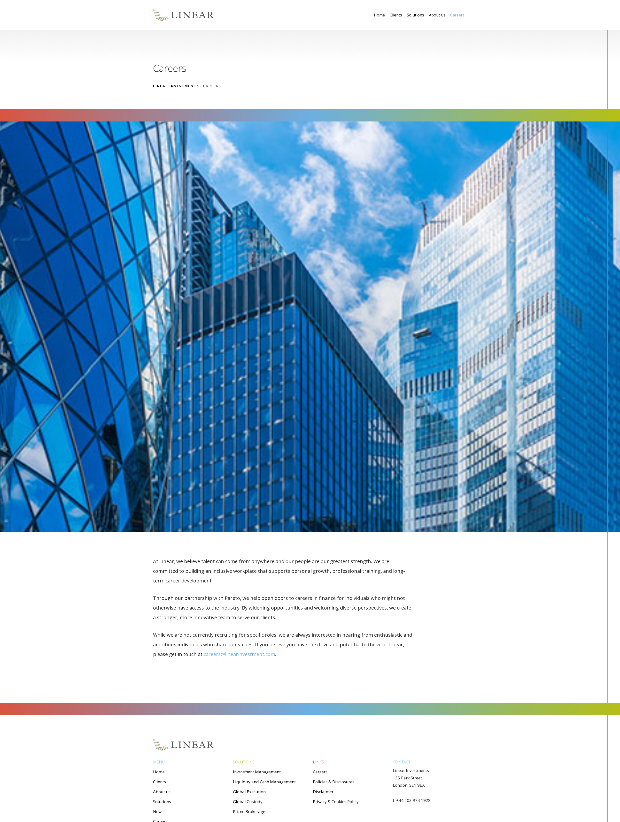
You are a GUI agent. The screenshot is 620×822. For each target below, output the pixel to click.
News (158, 811)
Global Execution (249, 791)
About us (437, 15)
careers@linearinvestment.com (239, 654)
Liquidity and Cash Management (264, 781)
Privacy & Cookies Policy (336, 801)
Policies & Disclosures (333, 781)
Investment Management (257, 772)
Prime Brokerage (249, 811)
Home (379, 15)
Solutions (415, 15)
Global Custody (248, 801)
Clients (396, 15)
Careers (457, 15)
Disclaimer (323, 791)
